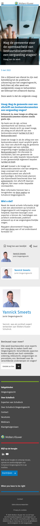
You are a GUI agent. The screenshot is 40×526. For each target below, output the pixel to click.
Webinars (5, 422)
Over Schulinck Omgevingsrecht (15, 407)
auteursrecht (7, 181)
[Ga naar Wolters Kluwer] (11, 437)
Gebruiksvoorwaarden (20, 505)
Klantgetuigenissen (10, 427)
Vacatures (5, 417)
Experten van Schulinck (12, 402)
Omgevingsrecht (8, 392)
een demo (10, 229)
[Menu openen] (2, 3)
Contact (4, 412)
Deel (35, 246)
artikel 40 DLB (8, 162)
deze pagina (21, 192)
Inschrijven (7, 473)
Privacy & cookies (20, 510)
